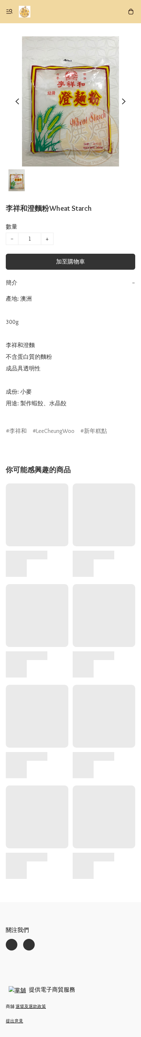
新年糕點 (95, 430)
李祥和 (18, 430)
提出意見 (14, 1021)
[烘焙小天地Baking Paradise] (24, 11)
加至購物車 (70, 261)
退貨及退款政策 (31, 1006)
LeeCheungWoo (55, 430)
